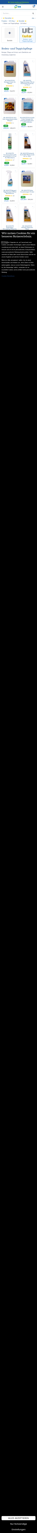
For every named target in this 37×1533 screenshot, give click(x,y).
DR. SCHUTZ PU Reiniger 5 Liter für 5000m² (10, 82)
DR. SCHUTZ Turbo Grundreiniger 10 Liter (27, 191)
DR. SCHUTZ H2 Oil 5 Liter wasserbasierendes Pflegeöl (10, 119)
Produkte (4, 21)
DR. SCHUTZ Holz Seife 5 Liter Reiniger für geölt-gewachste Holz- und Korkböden (27, 120)
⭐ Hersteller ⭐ (21, 21)
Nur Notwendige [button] (18, 1523)
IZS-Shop (12, 21)
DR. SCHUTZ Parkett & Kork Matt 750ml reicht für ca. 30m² (27, 155)
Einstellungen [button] (18, 1529)
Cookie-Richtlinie (8, 276)
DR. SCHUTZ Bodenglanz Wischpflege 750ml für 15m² (10, 228)
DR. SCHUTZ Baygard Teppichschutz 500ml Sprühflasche (9, 192)
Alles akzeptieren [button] (18, 1518)
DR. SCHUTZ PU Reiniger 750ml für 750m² (27, 227)
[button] (15, 61)
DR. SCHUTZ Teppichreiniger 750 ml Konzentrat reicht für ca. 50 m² (27, 83)
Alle (33, 18)
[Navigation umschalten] (3, 6)
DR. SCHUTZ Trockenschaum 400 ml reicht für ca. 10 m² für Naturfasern (10, 155)
